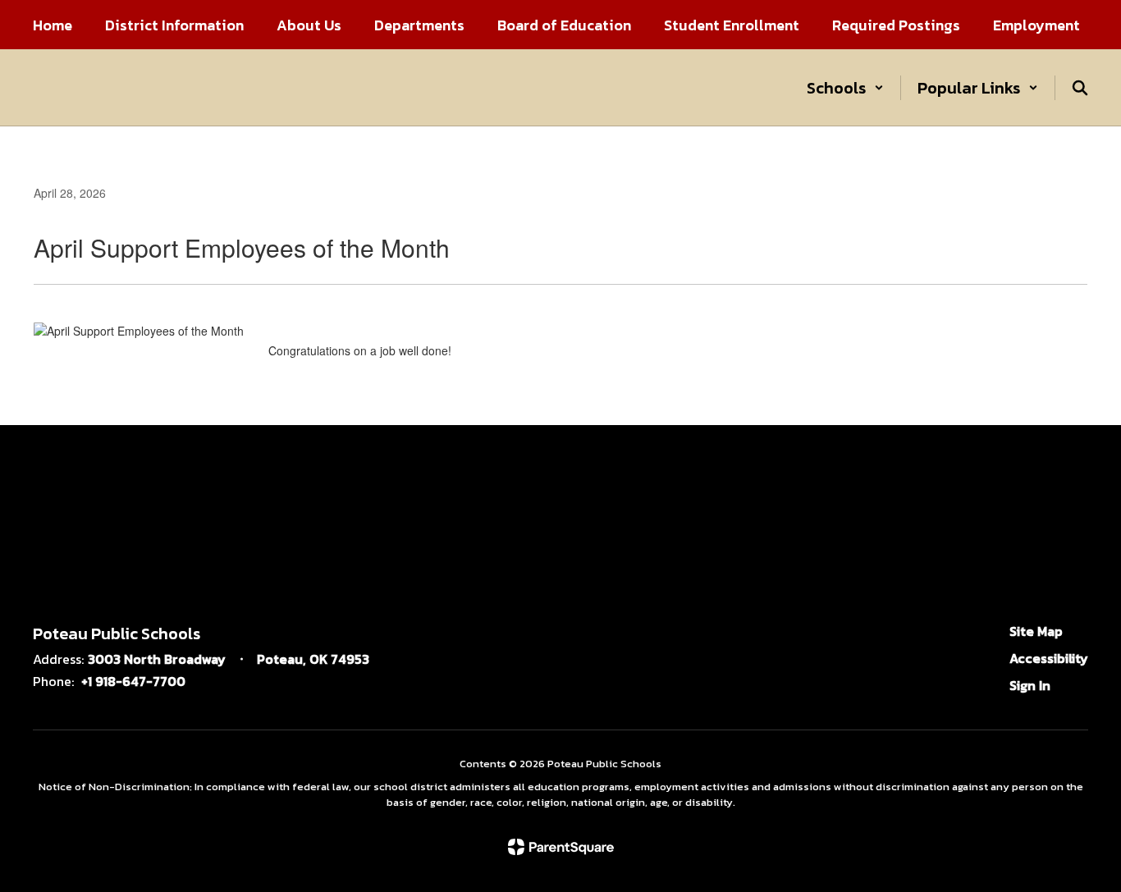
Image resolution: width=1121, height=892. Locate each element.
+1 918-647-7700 (133, 681)
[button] (845, 87)
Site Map (1036, 631)
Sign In (1029, 685)
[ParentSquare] (561, 847)
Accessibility (1048, 658)
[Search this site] (1080, 88)
